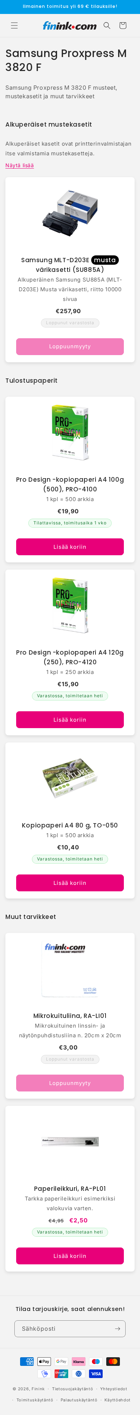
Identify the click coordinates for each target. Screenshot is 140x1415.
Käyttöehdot (117, 1399)
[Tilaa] (117, 1328)
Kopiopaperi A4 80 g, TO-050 (70, 825)
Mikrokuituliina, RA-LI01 (70, 1015)
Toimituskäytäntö (35, 1399)
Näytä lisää (19, 165)
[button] (14, 25)
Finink (38, 1388)
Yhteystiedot (113, 1388)
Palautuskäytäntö (79, 1399)
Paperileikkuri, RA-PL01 (70, 1188)
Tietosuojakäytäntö (72, 1388)
